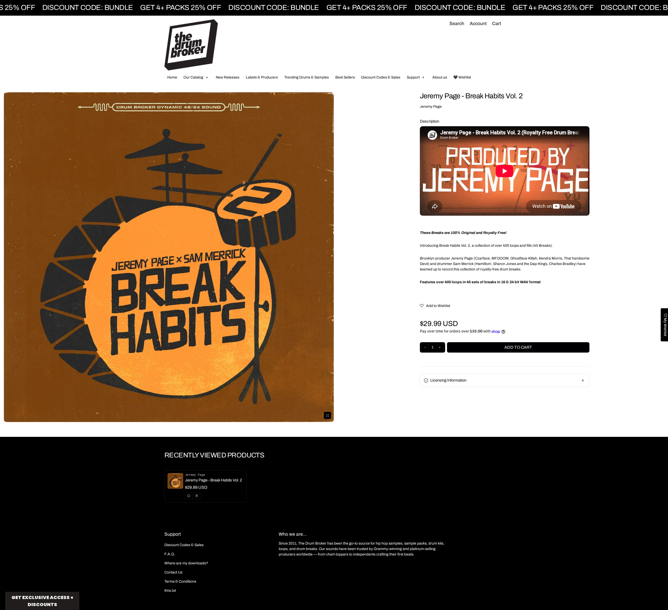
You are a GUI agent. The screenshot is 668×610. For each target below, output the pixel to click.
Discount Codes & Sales (184, 545)
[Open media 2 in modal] (169, 257)
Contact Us (173, 572)
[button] (456, 23)
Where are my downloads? (186, 563)
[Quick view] (188, 495)
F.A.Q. (169, 554)
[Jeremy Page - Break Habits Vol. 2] (205, 486)
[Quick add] (196, 495)
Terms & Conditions (180, 581)
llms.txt (170, 591)
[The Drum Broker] (191, 44)
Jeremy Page (431, 106)
